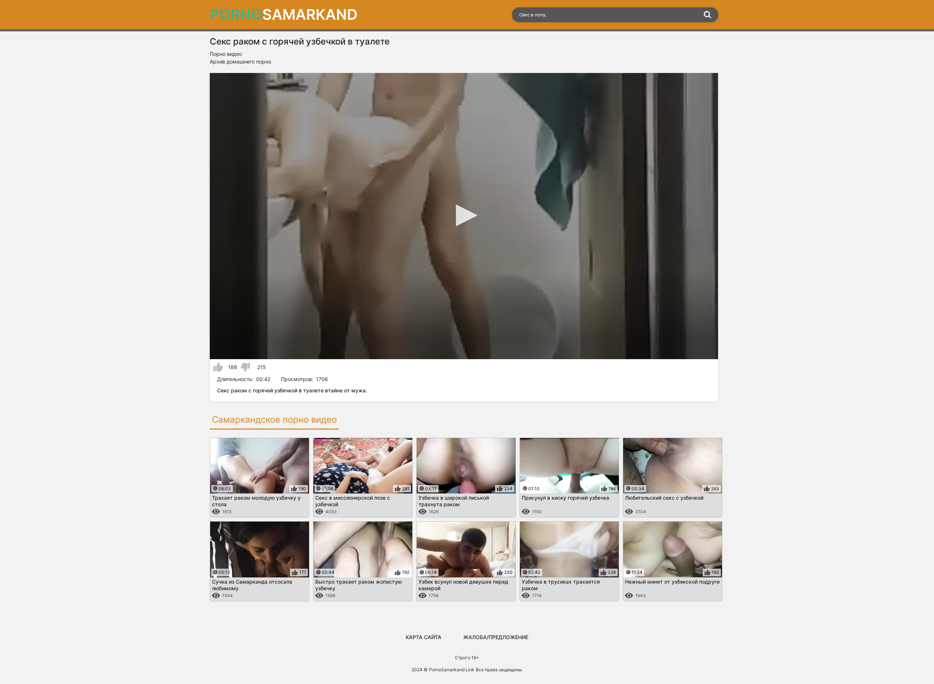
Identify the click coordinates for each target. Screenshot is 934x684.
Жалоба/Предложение (495, 637)
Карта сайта (423, 637)
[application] (464, 216)
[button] (464, 215)
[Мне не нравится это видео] (245, 367)
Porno (284, 14)
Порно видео (226, 54)
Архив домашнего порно (240, 61)
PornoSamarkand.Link (451, 669)
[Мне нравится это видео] (218, 367)
